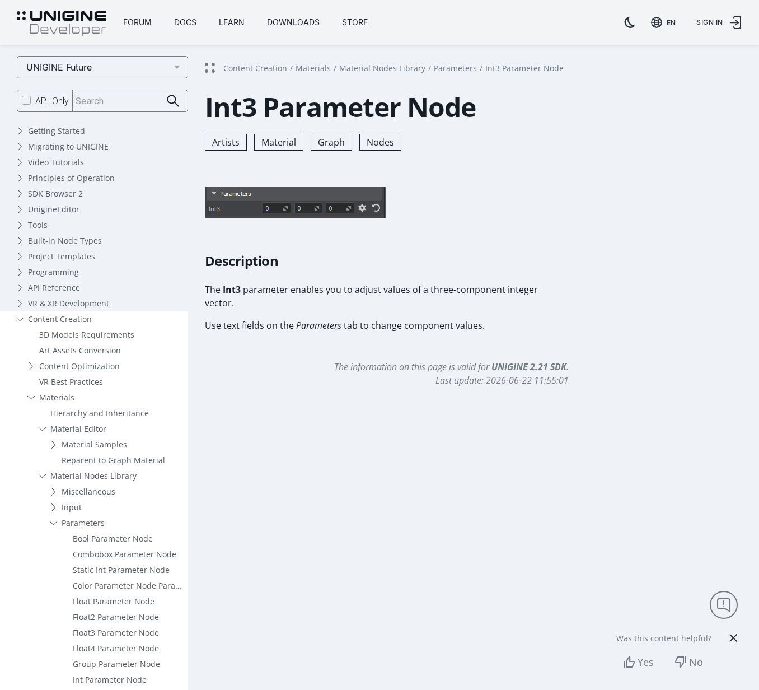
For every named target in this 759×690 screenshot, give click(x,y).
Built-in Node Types (65, 240)
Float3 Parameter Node (116, 632)
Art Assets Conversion (80, 350)
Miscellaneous (88, 491)
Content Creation (60, 319)
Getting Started (56, 130)
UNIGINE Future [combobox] (59, 67)
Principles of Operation (71, 177)
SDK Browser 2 (55, 193)
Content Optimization (79, 366)
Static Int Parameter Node (121, 570)
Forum (137, 22)
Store (355, 22)
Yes (646, 662)
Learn (232, 22)
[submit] (173, 101)
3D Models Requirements (86, 334)
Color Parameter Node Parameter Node (130, 585)
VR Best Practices (71, 381)
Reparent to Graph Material (113, 460)
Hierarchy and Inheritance (99, 413)
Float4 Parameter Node (116, 648)
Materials (56, 397)
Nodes (380, 142)
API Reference (54, 287)
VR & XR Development (68, 303)
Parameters (83, 523)
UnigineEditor (53, 209)
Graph (331, 142)
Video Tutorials (56, 162)
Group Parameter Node (116, 664)
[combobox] (665, 22)
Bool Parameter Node (113, 538)
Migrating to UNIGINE (68, 146)
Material (278, 142)
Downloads (293, 22)
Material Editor (78, 428)
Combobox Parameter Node (124, 554)
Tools (38, 225)
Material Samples (94, 444)
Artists (226, 142)
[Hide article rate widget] (733, 638)
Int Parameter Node (110, 679)
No (696, 662)
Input (72, 507)
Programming (53, 272)
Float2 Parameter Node (116, 617)
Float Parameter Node (113, 601)
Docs (185, 22)
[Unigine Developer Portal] (61, 24)
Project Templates (61, 256)
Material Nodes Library (93, 475)
